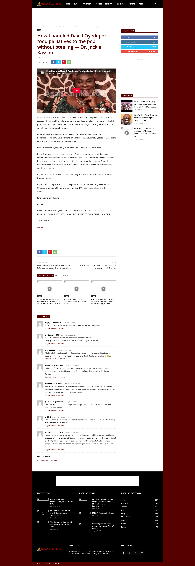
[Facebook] (53, 62)
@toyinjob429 (50, 350)
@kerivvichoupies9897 (54, 432)
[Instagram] (129, 553)
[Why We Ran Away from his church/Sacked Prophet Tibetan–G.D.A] (76, 288)
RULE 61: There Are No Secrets (103, 513)
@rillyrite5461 (50, 417)
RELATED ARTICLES (46, 276)
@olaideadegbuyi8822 (54, 402)
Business (98, 4)
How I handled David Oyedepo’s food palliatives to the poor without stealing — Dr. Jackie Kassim (55, 267)
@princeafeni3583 (52, 335)
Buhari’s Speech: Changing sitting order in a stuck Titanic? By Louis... (103, 526)
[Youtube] (141, 553)
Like (155, 37)
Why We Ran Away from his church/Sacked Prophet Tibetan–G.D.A (75, 301)
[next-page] (42, 308)
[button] (155, 4)
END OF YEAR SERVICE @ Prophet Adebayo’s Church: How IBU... (61, 502)
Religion (120, 4)
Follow (153, 42)
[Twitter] (58, 62)
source (40, 227)
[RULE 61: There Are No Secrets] (85, 515)
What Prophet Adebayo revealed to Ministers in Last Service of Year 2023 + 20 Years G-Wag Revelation (103, 301)
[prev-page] (38, 308)
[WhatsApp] (69, 62)
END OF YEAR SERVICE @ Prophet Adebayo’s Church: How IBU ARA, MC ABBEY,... (145, 104)
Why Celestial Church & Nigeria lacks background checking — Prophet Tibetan (98, 267)
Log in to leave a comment (55, 328)
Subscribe (152, 51)
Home (67, 4)
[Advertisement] (97, 16)
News (75, 4)
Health (132, 4)
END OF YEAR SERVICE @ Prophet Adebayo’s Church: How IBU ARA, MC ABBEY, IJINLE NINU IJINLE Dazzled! (49, 301)
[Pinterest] (64, 62)
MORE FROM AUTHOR (63, 276)
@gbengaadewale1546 (54, 383)
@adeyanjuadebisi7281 (54, 365)
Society (108, 4)
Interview (87, 4)
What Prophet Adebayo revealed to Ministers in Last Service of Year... (61, 524)
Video (141, 4)
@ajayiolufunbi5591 (53, 323)
